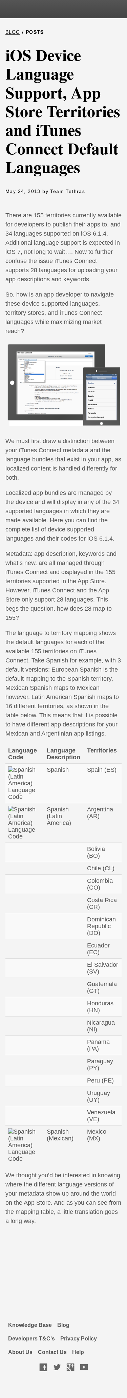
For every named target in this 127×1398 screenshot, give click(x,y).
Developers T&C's (31, 1338)
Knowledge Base (30, 1325)
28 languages (75, 599)
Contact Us (52, 1352)
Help (78, 1352)
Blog (63, 1325)
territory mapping (74, 633)
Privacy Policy (78, 1338)
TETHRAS (56, 11)
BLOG (12, 31)
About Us (20, 1352)
